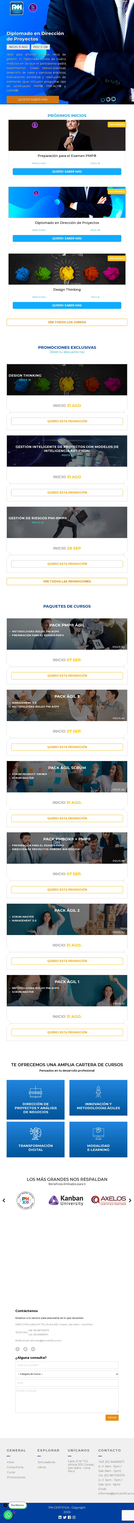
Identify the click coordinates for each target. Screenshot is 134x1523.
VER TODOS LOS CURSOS (67, 322)
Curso (11, 1472)
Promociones (16, 1477)
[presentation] (3, 1200)
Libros (42, 1467)
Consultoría (15, 1467)
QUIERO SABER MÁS (67, 171)
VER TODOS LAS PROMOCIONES (67, 581)
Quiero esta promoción (67, 421)
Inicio (10, 1462)
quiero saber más (33, 99)
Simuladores (46, 1462)
